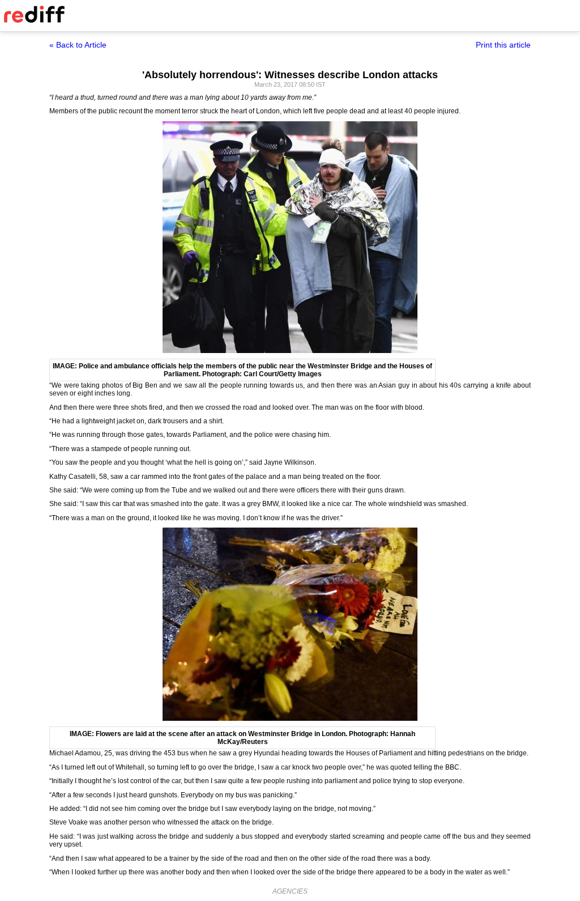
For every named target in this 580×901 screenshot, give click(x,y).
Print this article (503, 44)
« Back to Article (77, 44)
